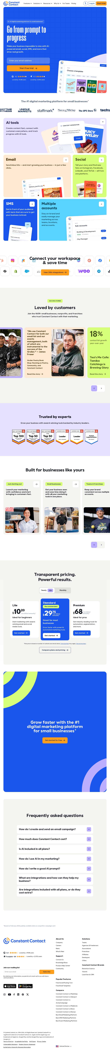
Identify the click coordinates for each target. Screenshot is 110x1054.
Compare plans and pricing (53, 650)
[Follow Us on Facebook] (14, 994)
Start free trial (26, 68)
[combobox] (64, 1046)
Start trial (101, 3)
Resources (46, 3)
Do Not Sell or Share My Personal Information (17, 1047)
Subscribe (46, 972)
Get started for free (53, 740)
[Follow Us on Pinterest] (23, 994)
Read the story (33, 374)
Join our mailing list (11, 967)
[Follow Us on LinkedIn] (18, 994)
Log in (92, 3)
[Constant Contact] (11, 3)
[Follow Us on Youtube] (9, 994)
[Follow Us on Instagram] (4, 994)
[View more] (55, 135)
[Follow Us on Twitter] (27, 994)
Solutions (36, 3)
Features (27, 3)
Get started (19, 633)
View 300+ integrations (53, 272)
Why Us (56, 3)
